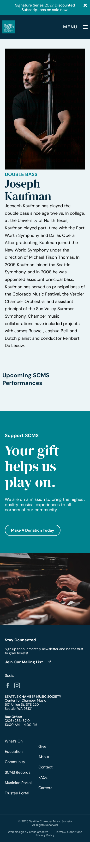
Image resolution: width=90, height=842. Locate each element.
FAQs (43, 777)
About (43, 756)
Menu (70, 27)
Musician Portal (18, 782)
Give (42, 746)
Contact (45, 767)
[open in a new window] (29, 662)
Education (14, 751)
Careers (45, 787)
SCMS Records (17, 772)
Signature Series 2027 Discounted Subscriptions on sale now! (45, 7)
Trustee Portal (17, 793)
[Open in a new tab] (8, 685)
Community (15, 762)
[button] (32, 530)
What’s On (14, 741)
